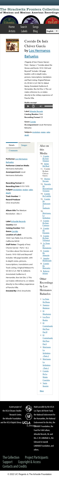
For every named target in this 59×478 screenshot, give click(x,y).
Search (23, 27)
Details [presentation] (12, 145)
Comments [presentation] (13, 150)
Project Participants (36, 457)
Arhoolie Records (36, 111)
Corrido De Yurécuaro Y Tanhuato (46, 203)
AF (29, 416)
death (26, 135)
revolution (36, 132)
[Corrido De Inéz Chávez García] (12, 51)
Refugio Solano (46, 272)
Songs (36, 27)
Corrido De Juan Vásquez (46, 158)
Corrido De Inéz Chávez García (46, 172)
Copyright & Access (29, 461)
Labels (24, 31)
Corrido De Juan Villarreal (46, 238)
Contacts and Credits (15, 466)
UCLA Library (29, 424)
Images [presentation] (24, 145)
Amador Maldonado (47, 259)
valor (48, 132)
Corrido (33, 121)
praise (43, 132)
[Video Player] (38, 106)
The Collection (11, 457)
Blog (35, 31)
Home (12, 27)
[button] (28, 106)
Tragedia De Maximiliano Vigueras (48, 187)
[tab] (12, 145)
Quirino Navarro (46, 179)
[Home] (29, 11)
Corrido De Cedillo (47, 194)
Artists (12, 31)
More (42, 391)
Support (7, 461)
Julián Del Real (46, 164)
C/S (29, 408)
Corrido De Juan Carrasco (46, 222)
